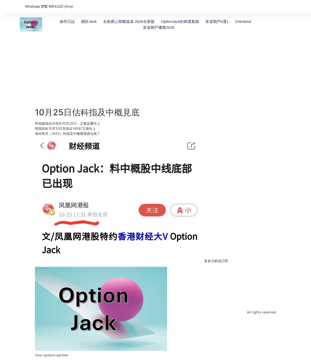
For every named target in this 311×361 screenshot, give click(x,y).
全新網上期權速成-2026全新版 (129, 21)
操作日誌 (67, 21)
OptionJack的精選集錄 (180, 21)
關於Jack (89, 21)
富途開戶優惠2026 (158, 27)
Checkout (243, 21)
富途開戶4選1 (217, 21)
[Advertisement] (155, 75)
